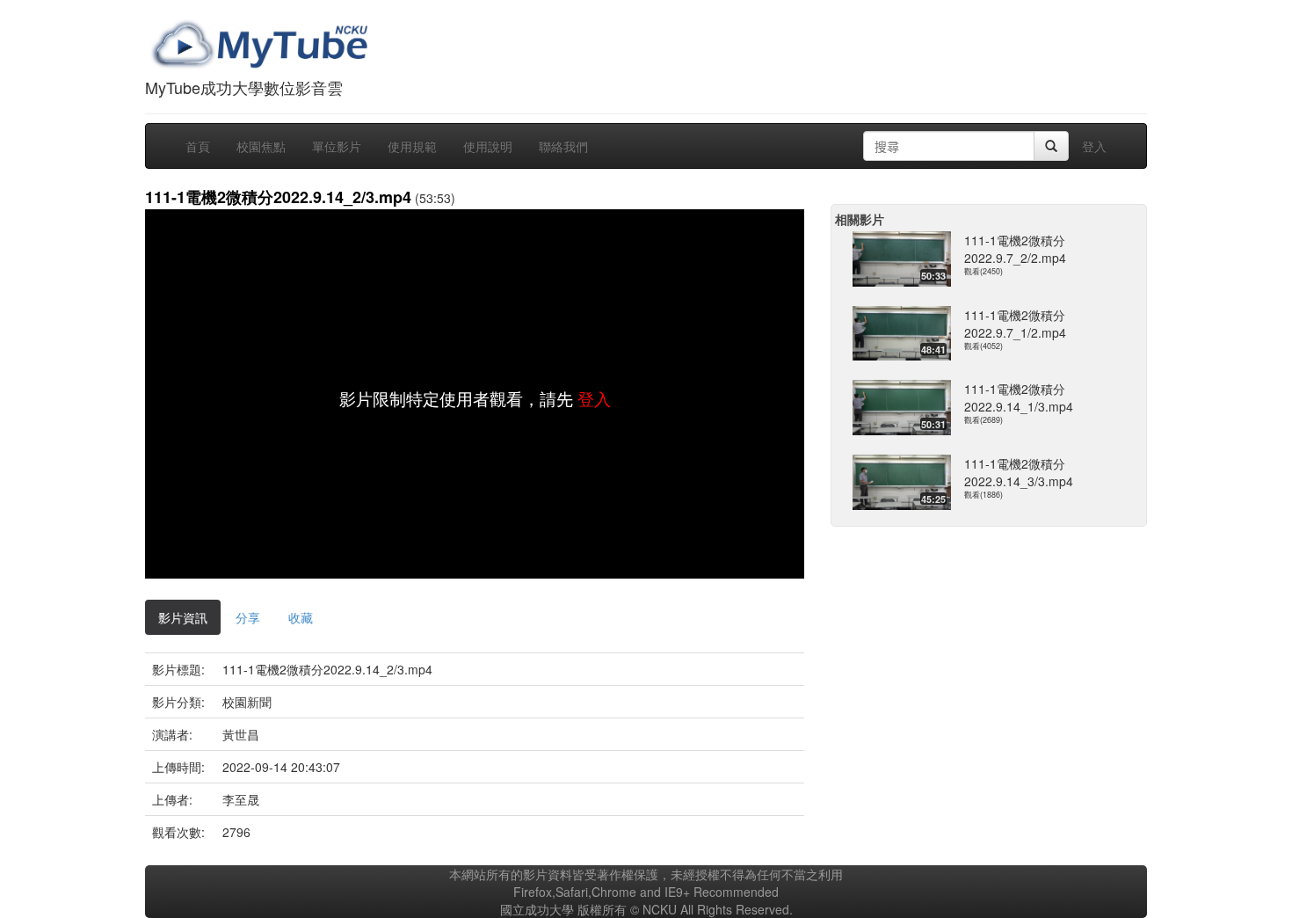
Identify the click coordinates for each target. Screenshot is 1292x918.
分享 (248, 617)
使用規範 (412, 146)
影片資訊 (182, 617)
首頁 (197, 146)
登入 (1094, 146)
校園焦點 (261, 146)
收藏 (300, 617)
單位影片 (336, 146)
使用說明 (487, 146)
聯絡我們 (563, 146)
